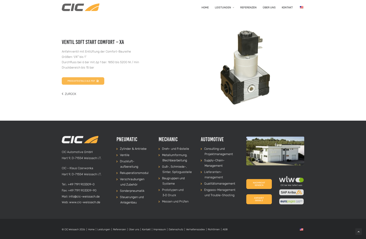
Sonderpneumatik (132, 191)
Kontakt (287, 7)
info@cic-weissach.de (84, 196)
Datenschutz (176, 229)
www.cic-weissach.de (84, 202)
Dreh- (166, 149)
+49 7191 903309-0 (81, 184)
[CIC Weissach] (81, 7)
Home (205, 7)
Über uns (269, 7)
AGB (225, 229)
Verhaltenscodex (195, 229)
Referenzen (248, 7)
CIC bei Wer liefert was (291, 185)
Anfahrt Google (259, 199)
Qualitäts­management (219, 183)
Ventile (124, 155)
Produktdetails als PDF (81, 81)
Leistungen (223, 7)
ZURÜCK (70, 94)
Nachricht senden (259, 184)
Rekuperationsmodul (134, 173)
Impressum (159, 229)
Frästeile (183, 149)
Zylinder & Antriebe (133, 149)
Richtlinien (214, 229)
